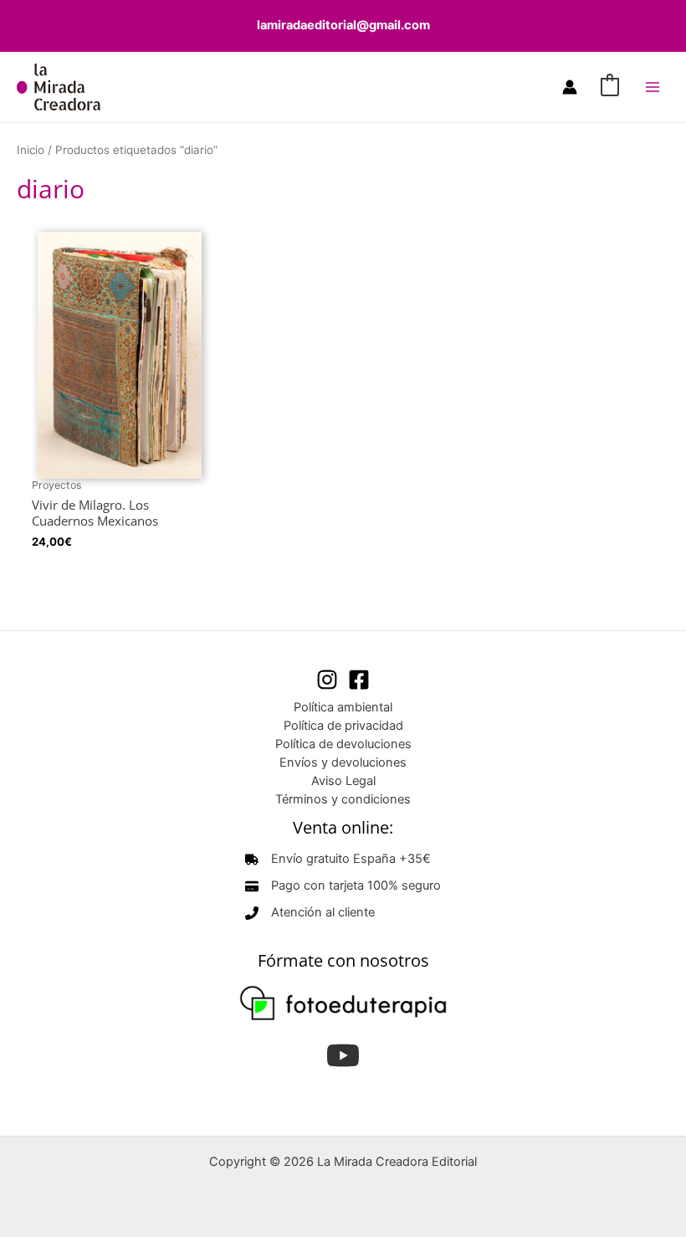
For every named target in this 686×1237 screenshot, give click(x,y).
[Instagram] (327, 679)
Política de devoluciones (343, 744)
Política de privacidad (343, 725)
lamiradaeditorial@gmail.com (343, 25)
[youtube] (343, 1055)
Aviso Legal (343, 780)
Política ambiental (343, 707)
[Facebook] (359, 679)
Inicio (30, 150)
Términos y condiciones (343, 799)
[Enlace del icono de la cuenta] (569, 87)
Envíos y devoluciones (343, 762)
